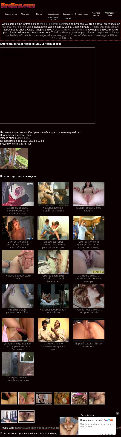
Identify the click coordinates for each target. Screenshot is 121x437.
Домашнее (23, 138)
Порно (35, 427)
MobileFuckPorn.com (52, 24)
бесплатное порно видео (17, 26)
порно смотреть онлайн (105, 26)
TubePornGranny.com (63, 32)
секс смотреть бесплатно (69, 29)
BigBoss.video (47, 427)
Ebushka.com (22, 427)
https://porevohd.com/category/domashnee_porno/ (42, 35)
